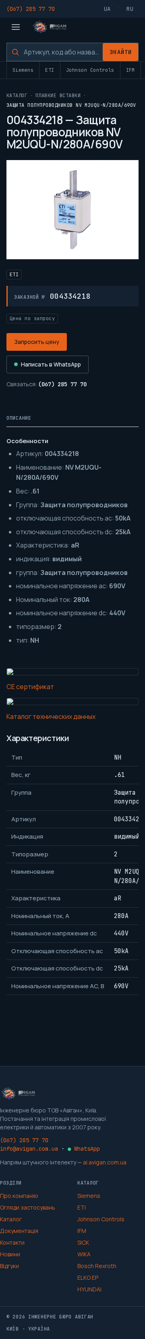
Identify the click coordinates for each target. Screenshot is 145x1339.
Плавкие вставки (58, 95)
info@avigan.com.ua (29, 1148)
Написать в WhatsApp (51, 364)
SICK (83, 1242)
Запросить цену (36, 342)
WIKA (84, 1254)
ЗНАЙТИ (121, 52)
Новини (10, 1254)
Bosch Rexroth (96, 1266)
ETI (49, 70)
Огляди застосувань (27, 1207)
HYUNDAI (89, 1289)
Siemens (22, 70)
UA (107, 8)
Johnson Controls (90, 70)
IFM (130, 70)
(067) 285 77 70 (30, 8)
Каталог (16, 95)
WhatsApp (84, 1148)
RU (130, 8)
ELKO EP (87, 1277)
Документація (19, 1231)
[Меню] (15, 27)
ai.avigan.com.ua (104, 1162)
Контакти (12, 1242)
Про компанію (19, 1195)
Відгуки (9, 1266)
